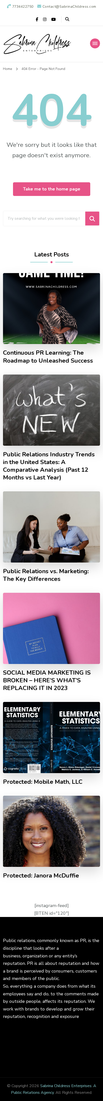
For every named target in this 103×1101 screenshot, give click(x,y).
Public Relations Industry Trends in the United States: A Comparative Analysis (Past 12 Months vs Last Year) (49, 466)
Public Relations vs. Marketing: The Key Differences (46, 575)
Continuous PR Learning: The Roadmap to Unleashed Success (48, 356)
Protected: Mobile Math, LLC (42, 782)
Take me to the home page (51, 189)
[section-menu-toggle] (95, 43)
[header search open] (67, 19)
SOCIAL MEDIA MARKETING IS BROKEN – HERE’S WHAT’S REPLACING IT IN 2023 (47, 680)
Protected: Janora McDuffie (41, 876)
